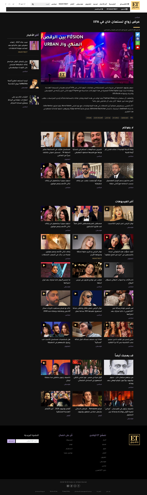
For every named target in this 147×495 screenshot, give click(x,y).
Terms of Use (53, 491)
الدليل (123, 9)
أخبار (104, 440)
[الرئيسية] (135, 5)
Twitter (13, 4)
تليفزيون (67, 159)
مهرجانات (88, 117)
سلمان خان (116, 117)
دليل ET (21, 4)
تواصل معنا (68, 453)
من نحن (108, 491)
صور (104, 449)
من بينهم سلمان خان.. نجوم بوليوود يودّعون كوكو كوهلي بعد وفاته (120, 381)
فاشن (104, 466)
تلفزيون (88, 4)
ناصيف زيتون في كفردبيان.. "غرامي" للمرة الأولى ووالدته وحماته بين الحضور (119, 412)
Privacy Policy (66, 491)
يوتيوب (68, 485)
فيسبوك (69, 440)
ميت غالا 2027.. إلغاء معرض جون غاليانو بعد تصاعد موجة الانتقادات (18, 45)
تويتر (70, 444)
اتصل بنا (99, 491)
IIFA (132, 117)
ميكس (54, 4)
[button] (137, 34)
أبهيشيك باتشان (98, 117)
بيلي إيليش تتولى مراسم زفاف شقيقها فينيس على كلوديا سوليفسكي (17, 65)
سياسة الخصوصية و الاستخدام (83, 491)
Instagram (9, 4)
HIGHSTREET (63, 4)
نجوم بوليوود (124, 117)
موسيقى (79, 4)
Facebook (5, 4)
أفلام (72, 4)
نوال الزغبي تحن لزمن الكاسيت (120, 224)
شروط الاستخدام (40, 491)
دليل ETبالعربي (100, 470)
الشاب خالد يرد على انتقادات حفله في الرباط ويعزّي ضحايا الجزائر (18, 100)
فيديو (95, 4)
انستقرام (69, 449)
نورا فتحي (107, 117)
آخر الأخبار (103, 4)
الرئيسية (112, 4)
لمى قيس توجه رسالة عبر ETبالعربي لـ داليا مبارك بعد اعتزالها (122, 311)
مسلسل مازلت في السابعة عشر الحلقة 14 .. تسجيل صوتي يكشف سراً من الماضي (56, 153)
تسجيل (11, 441)
